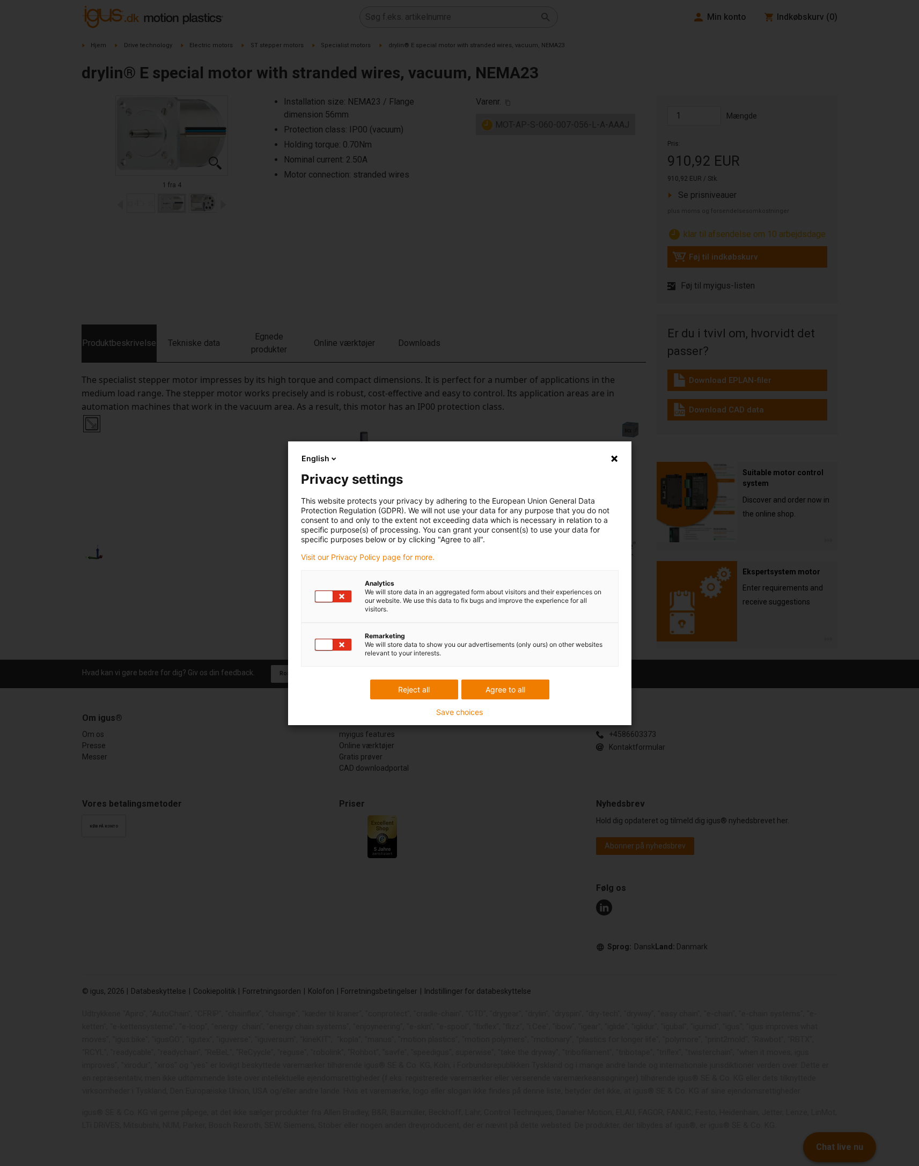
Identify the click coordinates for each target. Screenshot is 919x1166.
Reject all (414, 689)
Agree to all (505, 689)
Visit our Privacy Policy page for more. (368, 557)
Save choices (459, 712)
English (315, 458)
